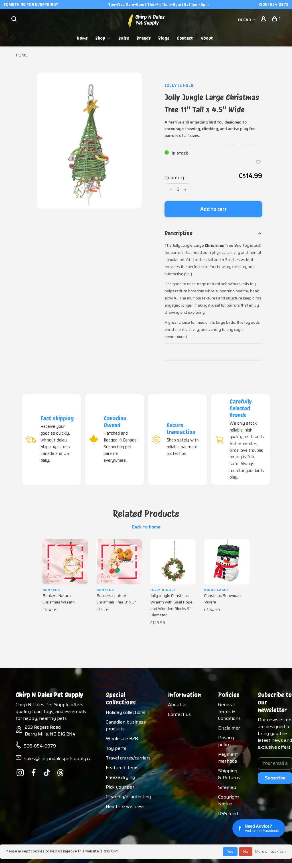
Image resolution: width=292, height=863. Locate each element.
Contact (185, 38)
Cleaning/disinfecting (128, 796)
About (206, 38)
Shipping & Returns (229, 774)
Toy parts (116, 748)
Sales (123, 38)
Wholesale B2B (122, 738)
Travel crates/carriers (128, 757)
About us (178, 704)
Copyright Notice (228, 800)
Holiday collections (125, 712)
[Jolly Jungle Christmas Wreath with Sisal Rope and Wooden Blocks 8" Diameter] (173, 561)
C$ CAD (245, 20)
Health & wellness (125, 806)
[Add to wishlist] (258, 162)
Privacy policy (226, 741)
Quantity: (175, 177)
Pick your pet (120, 787)
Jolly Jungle (179, 85)
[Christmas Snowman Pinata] (227, 561)
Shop (100, 38)
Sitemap (227, 787)
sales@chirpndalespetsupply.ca (58, 758)
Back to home (146, 527)
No (245, 851)
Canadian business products (126, 725)
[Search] (14, 20)
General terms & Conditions (229, 711)
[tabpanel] (89, 140)
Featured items (122, 767)
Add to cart (213, 209)
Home (82, 38)
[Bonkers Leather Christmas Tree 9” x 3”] (119, 561)
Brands (144, 38)
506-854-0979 (40, 745)
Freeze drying (120, 777)
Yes (230, 851)
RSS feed (228, 813)
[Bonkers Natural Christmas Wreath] (65, 561)
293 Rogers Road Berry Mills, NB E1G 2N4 (50, 731)
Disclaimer (229, 728)
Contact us (179, 714)
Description (178, 233)
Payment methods (228, 758)
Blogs (163, 38)
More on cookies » (270, 851)
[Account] (264, 20)
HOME (22, 55)
